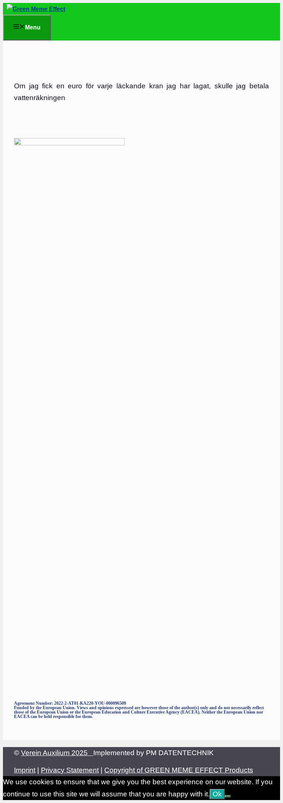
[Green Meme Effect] (36, 9)
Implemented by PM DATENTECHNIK (153, 753)
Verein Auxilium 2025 (57, 753)
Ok (217, 794)
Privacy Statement (70, 770)
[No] (228, 796)
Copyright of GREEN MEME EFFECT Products (178, 770)
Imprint (24, 770)
